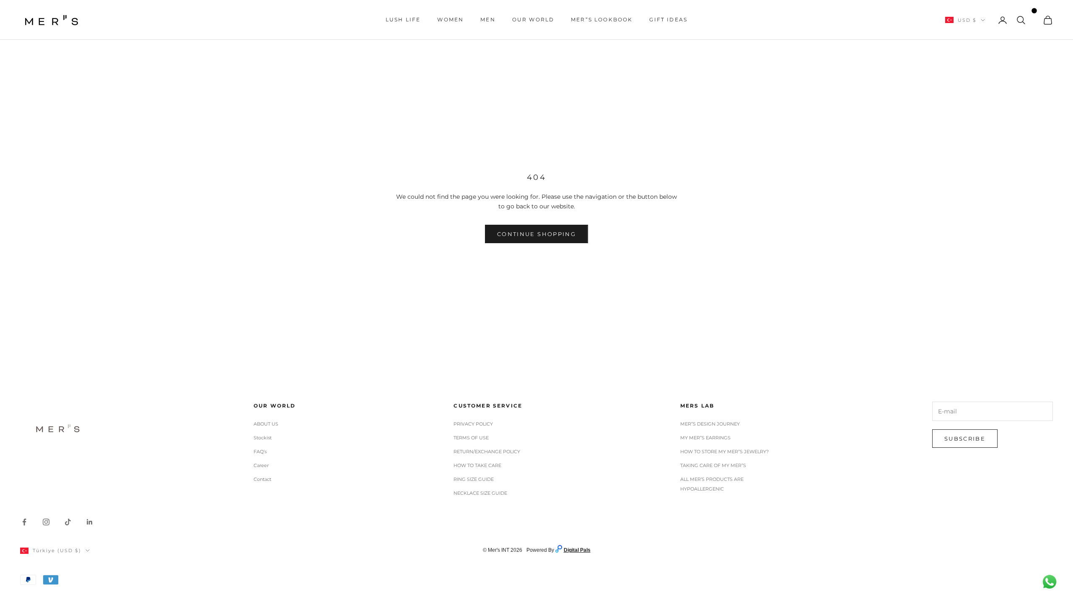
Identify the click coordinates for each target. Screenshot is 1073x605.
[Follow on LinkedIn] (90, 522)
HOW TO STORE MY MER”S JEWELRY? (724, 451)
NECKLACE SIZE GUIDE (480, 493)
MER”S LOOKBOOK (601, 19)
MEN (487, 19)
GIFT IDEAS (668, 19)
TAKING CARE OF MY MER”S (713, 465)
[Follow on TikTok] (68, 522)
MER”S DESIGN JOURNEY (710, 424)
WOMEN (450, 19)
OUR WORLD (533, 19)
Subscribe (964, 438)
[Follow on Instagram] (46, 522)
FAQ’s (260, 451)
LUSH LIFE (403, 19)
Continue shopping (536, 234)
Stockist (263, 438)
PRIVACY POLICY (473, 424)
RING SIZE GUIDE (474, 479)
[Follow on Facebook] (24, 522)
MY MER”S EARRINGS (705, 438)
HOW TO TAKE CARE (477, 465)
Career (261, 465)
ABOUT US (266, 424)
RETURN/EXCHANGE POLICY (487, 451)
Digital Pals (577, 550)
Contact (262, 479)
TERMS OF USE (471, 438)
